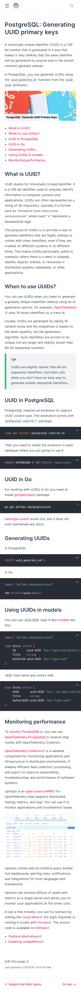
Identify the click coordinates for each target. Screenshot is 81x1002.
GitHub (42, 928)
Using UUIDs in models (25, 155)
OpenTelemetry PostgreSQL (27, 737)
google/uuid (25, 495)
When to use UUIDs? (24, 133)
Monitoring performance (26, 160)
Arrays (68, 984)
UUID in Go (16, 144)
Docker (44, 922)
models (63, 620)
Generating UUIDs (22, 149)
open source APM (40, 791)
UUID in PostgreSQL (23, 139)
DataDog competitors (26, 942)
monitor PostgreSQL (26, 732)
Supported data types (24, 984)
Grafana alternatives (25, 936)
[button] (7, 6)
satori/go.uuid (17, 519)
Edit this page (17, 961)
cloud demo (32, 917)
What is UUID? (19, 128)
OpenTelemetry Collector (25, 751)
